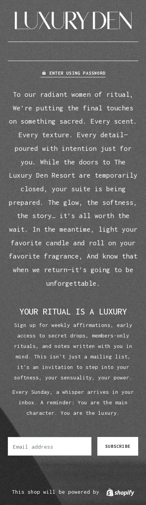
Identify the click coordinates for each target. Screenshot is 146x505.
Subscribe (117, 446)
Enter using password (77, 73)
